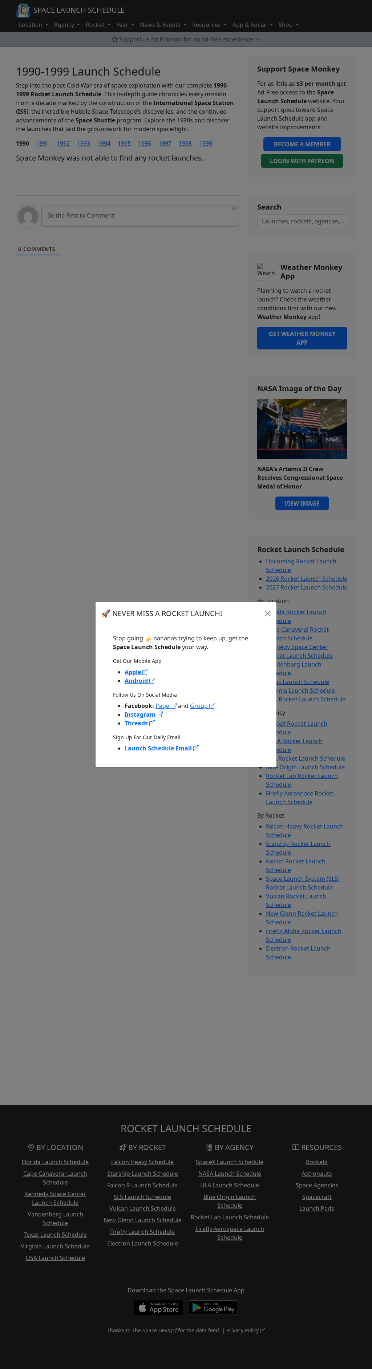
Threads (137, 723)
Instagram (141, 714)
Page (163, 706)
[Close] (268, 613)
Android (137, 681)
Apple (133, 672)
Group (199, 706)
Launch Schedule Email (159, 748)
